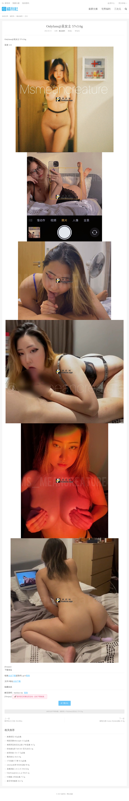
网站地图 (70, 794)
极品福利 (62, 31)
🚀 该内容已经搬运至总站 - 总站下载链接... (29, 696)
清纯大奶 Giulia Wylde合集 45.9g (111, 721)
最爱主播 (93, 9)
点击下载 (12, 676)
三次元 (117, 9)
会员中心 (111, 3)
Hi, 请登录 (6, 3)
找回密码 (25, 3)
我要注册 (16, 3)
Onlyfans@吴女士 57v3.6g (64, 26)
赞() (65, 703)
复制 (28, 676)
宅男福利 (105, 9)
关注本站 (122, 3)
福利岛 (10, 9)
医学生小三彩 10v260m (13, 721)
